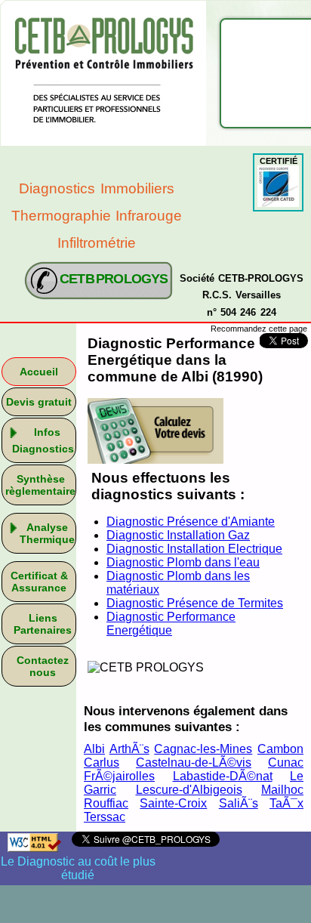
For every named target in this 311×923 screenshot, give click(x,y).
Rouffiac (106, 803)
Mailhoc (282, 789)
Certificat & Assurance (39, 582)
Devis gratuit (39, 402)
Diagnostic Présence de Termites (194, 603)
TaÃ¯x (286, 803)
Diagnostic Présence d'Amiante (190, 521)
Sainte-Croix (173, 803)
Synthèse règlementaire (40, 485)
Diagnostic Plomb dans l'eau (183, 562)
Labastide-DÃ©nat (223, 776)
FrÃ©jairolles (119, 776)
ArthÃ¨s (129, 748)
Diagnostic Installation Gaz (178, 535)
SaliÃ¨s (238, 803)
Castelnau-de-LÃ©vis (193, 762)
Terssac (104, 816)
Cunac (285, 762)
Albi (94, 748)
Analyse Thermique (47, 533)
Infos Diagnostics (43, 440)
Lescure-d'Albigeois (189, 789)
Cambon (280, 748)
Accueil (39, 372)
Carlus (101, 762)
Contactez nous (43, 666)
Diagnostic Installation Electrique (194, 548)
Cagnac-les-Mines (203, 748)
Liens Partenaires (43, 624)
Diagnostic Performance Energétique (171, 623)
